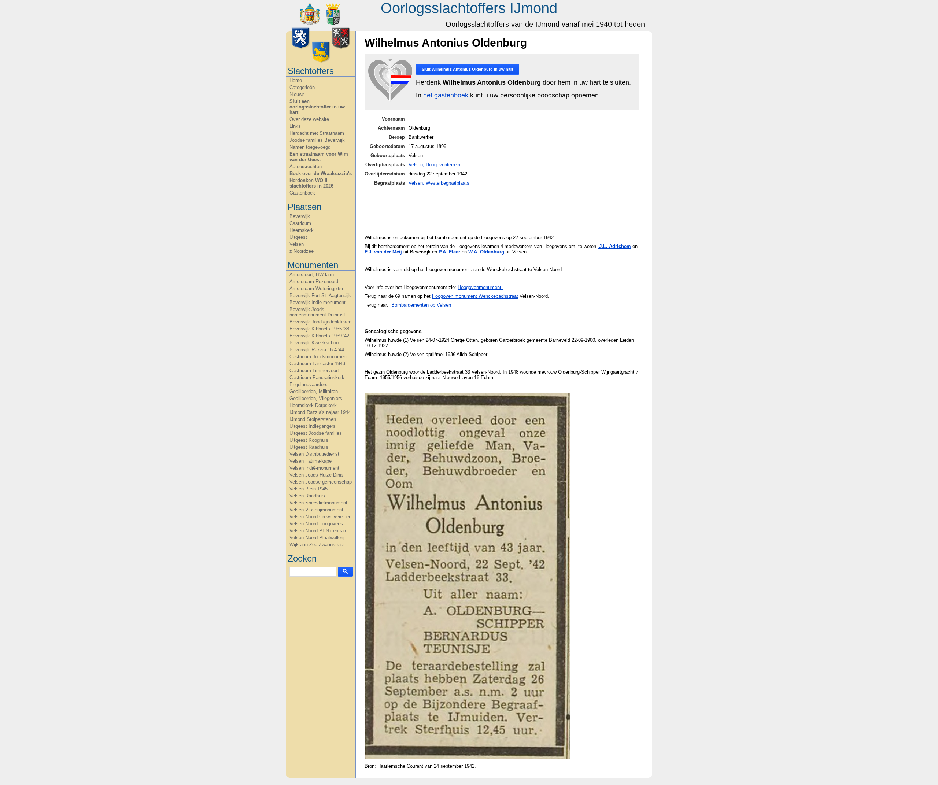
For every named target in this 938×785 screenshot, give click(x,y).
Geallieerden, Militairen (313, 391)
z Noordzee (301, 251)
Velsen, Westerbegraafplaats (439, 183)
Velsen (296, 244)
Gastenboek (302, 193)
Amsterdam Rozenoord (313, 281)
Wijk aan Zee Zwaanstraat (317, 544)
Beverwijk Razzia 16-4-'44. (317, 349)
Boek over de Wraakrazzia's (320, 173)
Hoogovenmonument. (480, 287)
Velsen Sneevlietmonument (318, 503)
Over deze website (309, 119)
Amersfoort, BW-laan (311, 274)
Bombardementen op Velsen (421, 305)
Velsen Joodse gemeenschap (320, 482)
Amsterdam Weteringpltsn (316, 288)
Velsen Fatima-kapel (311, 461)
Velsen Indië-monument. (315, 468)
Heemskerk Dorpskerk (313, 405)
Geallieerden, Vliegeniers (315, 398)
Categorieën (302, 87)
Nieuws (297, 94)
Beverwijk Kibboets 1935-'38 (319, 329)
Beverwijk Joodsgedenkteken (320, 322)
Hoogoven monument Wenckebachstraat (475, 296)
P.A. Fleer (449, 252)
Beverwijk (299, 216)
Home (295, 80)
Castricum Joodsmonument (318, 356)
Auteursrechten (305, 166)
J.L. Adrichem (614, 246)
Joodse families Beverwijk (317, 140)
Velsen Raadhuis (307, 496)
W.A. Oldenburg (486, 252)
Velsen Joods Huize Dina (316, 475)
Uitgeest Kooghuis (308, 440)
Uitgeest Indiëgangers (312, 426)
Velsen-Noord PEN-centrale (318, 530)
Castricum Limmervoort (314, 370)
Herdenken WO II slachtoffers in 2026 (311, 183)
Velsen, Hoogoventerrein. (435, 164)
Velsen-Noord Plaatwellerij (316, 537)
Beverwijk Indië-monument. (318, 302)
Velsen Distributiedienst (314, 454)
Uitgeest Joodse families (315, 433)
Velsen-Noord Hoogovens (316, 523)
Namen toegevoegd (309, 147)
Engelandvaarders (308, 384)
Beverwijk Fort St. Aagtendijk (320, 295)
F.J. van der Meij (383, 252)
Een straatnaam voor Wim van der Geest (318, 156)
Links (295, 126)
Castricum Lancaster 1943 (317, 363)
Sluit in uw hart (467, 69)
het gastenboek (445, 95)
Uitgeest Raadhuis (308, 447)
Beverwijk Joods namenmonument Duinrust (317, 312)
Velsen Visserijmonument (316, 509)
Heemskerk (301, 230)
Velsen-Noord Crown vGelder (319, 516)
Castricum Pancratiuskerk (316, 377)
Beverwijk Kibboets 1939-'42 (319, 335)
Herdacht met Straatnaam (316, 133)
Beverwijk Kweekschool (314, 342)
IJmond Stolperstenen (312, 419)
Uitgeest (298, 237)
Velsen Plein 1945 (308, 489)
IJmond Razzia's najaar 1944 (320, 412)
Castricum (300, 223)
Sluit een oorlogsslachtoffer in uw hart (317, 107)
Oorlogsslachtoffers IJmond (469, 8)
